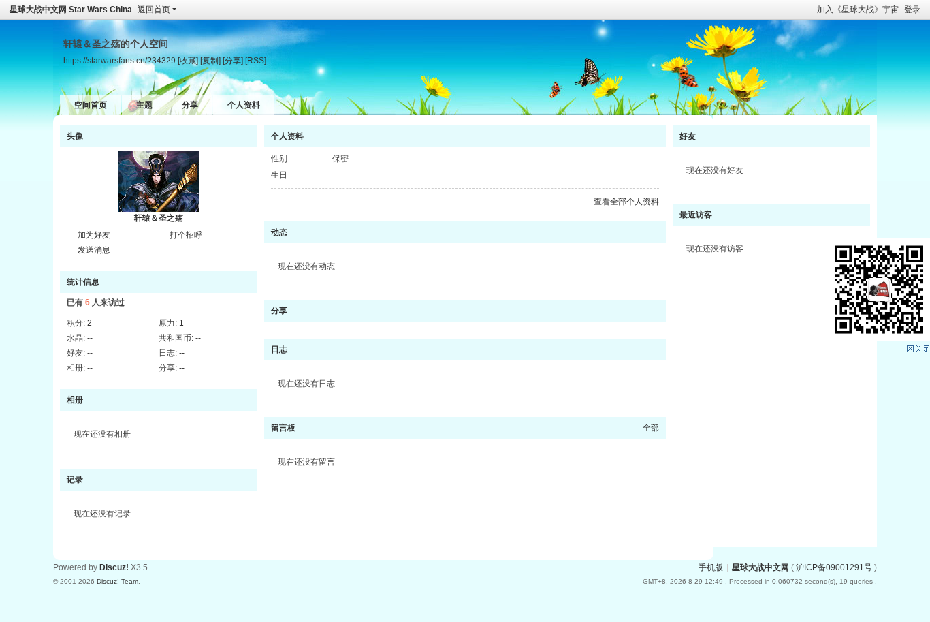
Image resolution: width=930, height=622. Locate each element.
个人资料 (243, 105)
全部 (651, 428)
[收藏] (188, 60)
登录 (912, 9)
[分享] (233, 60)
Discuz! (114, 567)
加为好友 (94, 235)
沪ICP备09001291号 (834, 567)
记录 (75, 479)
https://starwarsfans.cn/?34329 (119, 60)
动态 (279, 232)
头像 (75, 136)
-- (90, 338)
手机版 (711, 567)
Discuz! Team (117, 581)
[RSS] (255, 60)
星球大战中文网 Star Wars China (71, 9)
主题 (144, 105)
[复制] (210, 60)
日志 (279, 349)
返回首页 (154, 9)
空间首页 (90, 105)
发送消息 (94, 250)
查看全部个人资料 (626, 201)
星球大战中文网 (760, 567)
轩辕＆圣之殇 (158, 218)
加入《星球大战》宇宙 (858, 9)
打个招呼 (186, 235)
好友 (687, 136)
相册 (75, 400)
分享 (190, 105)
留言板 (283, 428)
